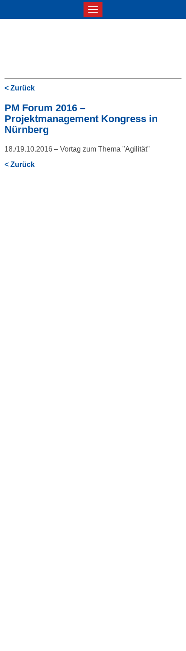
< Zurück (20, 88)
